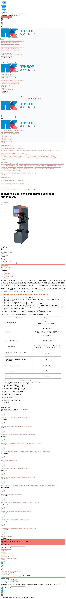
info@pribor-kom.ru (6, 56)
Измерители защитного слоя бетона (34, 165)
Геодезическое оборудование (10, 48)
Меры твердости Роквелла (9, 460)
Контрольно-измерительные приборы (12, 47)
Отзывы (6, 278)
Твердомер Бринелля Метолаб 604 (11, 494)
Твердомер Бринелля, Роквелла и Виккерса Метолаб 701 (18, 477)
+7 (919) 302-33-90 (17, 54)
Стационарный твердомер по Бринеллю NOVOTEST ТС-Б (18, 528)
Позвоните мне (5, 542)
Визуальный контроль (19, 156)
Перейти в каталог (6, 17)
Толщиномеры (49, 167)
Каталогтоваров (2, 39)
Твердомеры (19, 165)
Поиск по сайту (5, 547)
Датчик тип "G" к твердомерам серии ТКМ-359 (15, 468)
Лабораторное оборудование (10, 50)
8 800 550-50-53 (6, 53)
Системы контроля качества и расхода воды (41, 158)
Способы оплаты (6, 269)
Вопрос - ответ (5, 553)
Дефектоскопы (11, 167)
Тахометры (13, 164)
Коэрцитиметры (16, 170)
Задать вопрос (5, 544)
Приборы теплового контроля (33, 155)
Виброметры (24, 158)
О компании (4, 550)
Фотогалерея (5, 556)
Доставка (4, 270)
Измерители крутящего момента (35, 167)
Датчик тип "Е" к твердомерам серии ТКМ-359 (15, 519)
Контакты (4, 561)
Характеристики (9, 275)
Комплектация (8, 276)
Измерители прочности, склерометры (35, 168)
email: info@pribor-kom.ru (8, 574)
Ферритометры (5, 164)
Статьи (3, 559)
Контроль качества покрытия (34, 164)
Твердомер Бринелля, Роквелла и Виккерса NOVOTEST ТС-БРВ (20, 502)
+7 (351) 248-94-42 (6, 54)
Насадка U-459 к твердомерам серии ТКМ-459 (15, 417)
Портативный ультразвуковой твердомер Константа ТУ (18, 434)
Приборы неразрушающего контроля (12, 155)
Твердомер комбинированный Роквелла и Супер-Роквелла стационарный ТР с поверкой (28, 485)
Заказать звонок (5, 57)
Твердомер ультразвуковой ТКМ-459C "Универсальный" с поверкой (21, 443)
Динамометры (20, 167)
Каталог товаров (6, 549)
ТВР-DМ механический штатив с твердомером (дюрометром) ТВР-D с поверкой (25, 451)
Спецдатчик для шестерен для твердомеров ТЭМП (17, 511)
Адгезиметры (21, 164)
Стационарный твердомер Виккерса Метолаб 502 (16, 426)
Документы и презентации (9, 558)
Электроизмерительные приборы (36, 156)
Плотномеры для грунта (15, 168)
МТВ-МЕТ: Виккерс (6, 536)
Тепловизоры (16, 158)
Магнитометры (11, 165)
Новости (3, 552)
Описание (7, 273)
